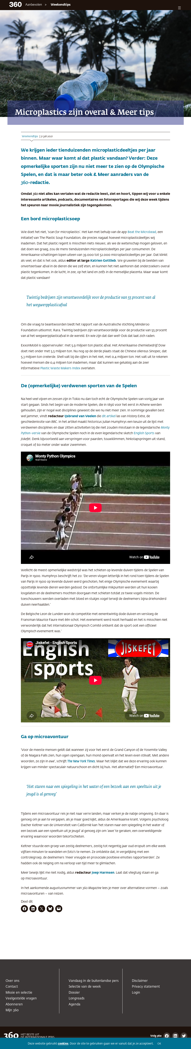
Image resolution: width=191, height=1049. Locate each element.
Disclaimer (140, 981)
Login (136, 992)
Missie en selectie (19, 992)
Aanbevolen (33, 4)
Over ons (12, 981)
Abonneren (14, 1004)
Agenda (74, 1004)
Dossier (74, 992)
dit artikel (109, 416)
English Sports (144, 433)
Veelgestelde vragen (21, 998)
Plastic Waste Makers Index (60, 368)
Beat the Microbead (142, 232)
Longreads (76, 998)
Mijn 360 (12, 1010)
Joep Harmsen (103, 872)
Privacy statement (146, 986)
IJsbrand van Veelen (80, 416)
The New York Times (81, 761)
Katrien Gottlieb (103, 260)
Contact (12, 986)
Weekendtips (61, 4)
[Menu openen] (179, 8)
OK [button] (159, 1044)
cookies (63, 1043)
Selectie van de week (85, 986)
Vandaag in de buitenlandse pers (94, 981)
